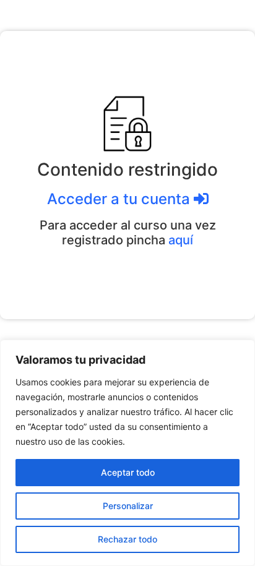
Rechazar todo (127, 539)
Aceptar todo (128, 472)
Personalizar (128, 505)
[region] (127, 453)
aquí (180, 240)
